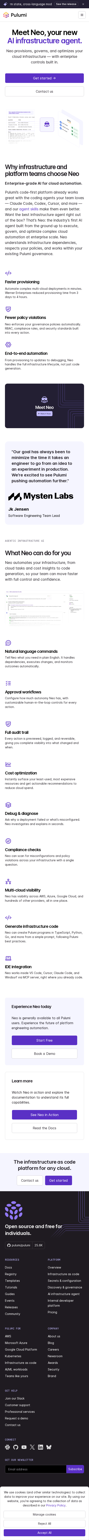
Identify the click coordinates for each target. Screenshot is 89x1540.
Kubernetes (13, 1356)
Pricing (52, 1312)
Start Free (44, 1040)
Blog (51, 1343)
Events (9, 1300)
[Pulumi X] (32, 1447)
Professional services (20, 1411)
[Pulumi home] (14, 15)
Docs (8, 1267)
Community (12, 1314)
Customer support (17, 1405)
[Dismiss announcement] (83, 4)
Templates (12, 1280)
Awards (53, 1362)
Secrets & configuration (64, 1280)
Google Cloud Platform (21, 1349)
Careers (53, 1349)
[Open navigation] (82, 15)
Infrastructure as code (63, 1274)
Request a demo (16, 1418)
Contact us (44, 91)
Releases (11, 1307)
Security (53, 1369)
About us (54, 1336)
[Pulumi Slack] (7, 1447)
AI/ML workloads (16, 1369)
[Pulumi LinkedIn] (40, 1447)
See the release (66, 4)
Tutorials (11, 1287)
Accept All (44, 1532)
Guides (10, 1294)
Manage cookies (44, 1514)
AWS (8, 1336)
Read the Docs (44, 1128)
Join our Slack (14, 1398)
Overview (54, 1267)
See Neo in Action (45, 1115)
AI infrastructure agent (64, 1294)
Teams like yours (16, 1376)
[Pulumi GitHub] (15, 1447)
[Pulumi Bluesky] (48, 1447)
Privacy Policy (56, 1505)
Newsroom (55, 1356)
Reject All (44, 1523)
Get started (42, 78)
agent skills (28, 209)
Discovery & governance (65, 1287)
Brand (52, 1376)
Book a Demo (44, 1054)
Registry (11, 1274)
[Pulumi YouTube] (24, 1447)
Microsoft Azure (16, 1343)
